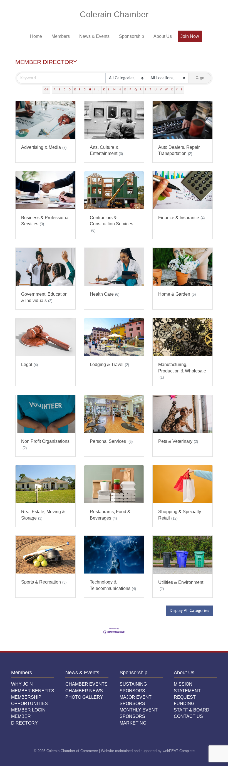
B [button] (59, 89)
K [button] (104, 89)
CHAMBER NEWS (84, 690)
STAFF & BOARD (191, 710)
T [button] (150, 89)
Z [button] (181, 89)
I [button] (94, 89)
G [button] (85, 89)
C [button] (64, 89)
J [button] (99, 89)
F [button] (79, 89)
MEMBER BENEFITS (32, 690)
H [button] (90, 89)
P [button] (130, 89)
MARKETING (133, 723)
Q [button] (136, 89)
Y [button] (176, 89)
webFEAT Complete (179, 751)
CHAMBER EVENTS (86, 684)
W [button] (166, 89)
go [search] (202, 78)
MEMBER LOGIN (28, 710)
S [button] (145, 89)
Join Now (189, 36)
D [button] (70, 89)
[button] (189, 611)
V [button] (161, 89)
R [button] (141, 89)
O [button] (125, 89)
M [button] (114, 89)
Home (36, 36)
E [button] (75, 89)
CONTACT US (188, 716)
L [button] (109, 89)
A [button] (54, 89)
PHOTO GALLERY (84, 697)
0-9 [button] (46, 89)
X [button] (172, 89)
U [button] (156, 89)
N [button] (120, 89)
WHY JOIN (22, 684)
